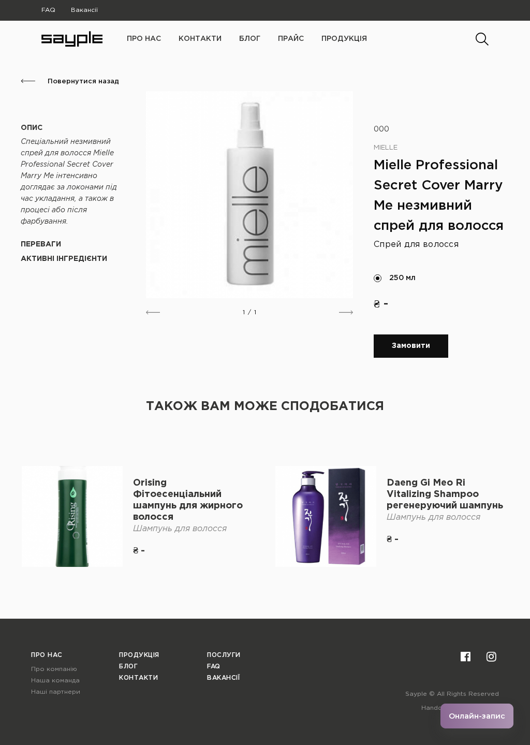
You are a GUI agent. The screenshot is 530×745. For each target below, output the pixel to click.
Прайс (291, 39)
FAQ (48, 10)
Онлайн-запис (477, 716)
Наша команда (55, 680)
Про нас (47, 655)
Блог (249, 39)
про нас (144, 39)
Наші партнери (55, 692)
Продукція (344, 39)
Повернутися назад (82, 81)
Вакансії (84, 10)
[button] (153, 312)
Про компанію (54, 669)
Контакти (200, 39)
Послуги (224, 655)
